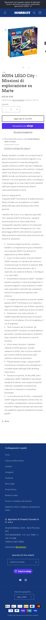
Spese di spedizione (18, 100)
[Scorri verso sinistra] (17, 67)
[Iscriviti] (36, 562)
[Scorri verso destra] (28, 67)
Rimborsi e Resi (11, 495)
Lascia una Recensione (14, 460)
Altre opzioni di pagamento (23, 132)
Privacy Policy (10, 489)
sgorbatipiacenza (19, 615)
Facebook (9, 478)
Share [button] (6, 421)
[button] (5, 13)
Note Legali (10, 484)
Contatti (8, 466)
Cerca (7, 455)
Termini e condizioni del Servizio (18, 501)
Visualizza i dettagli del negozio (17, 148)
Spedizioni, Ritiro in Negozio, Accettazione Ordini (22, 508)
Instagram (9, 472)
